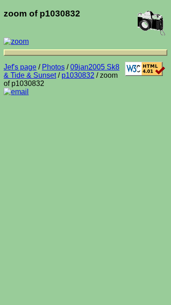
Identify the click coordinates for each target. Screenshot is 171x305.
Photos (53, 67)
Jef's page (20, 67)
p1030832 (78, 75)
